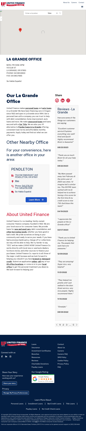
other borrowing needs (16, 232)
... (70, 324)
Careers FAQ (63, 354)
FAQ (59, 367)
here (36, 421)
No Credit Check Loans (51, 409)
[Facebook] (57, 100)
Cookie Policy (63, 360)
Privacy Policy (63, 364)
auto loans (46, 108)
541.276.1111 (27, 186)
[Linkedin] (62, 100)
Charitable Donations (40, 364)
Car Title (23, 124)
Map (17, 181)
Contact (81, 2)
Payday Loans (37, 367)
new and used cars (22, 229)
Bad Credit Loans (54, 403)
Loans (34, 344)
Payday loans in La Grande (29, 127)
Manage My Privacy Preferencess (15, 393)
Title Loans (70, 403)
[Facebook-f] (2, 356)
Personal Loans (17, 403)
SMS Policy (62, 357)
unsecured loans (35, 122)
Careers (74, 2)
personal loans (31, 108)
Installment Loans (35, 403)
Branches (35, 354)
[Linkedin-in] (6, 356)
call (39, 262)
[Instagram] (68, 100)
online (34, 262)
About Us (66, 2)
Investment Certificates (41, 351)
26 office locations (14, 264)
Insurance (36, 347)
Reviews (35, 360)
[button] (82, 7)
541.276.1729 (25, 188)
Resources (36, 357)
